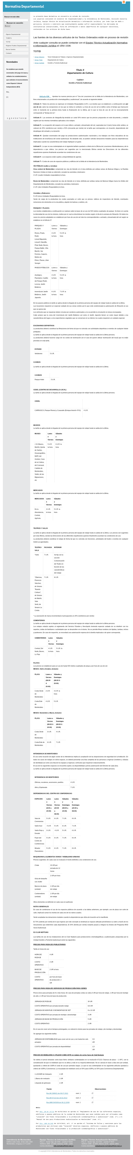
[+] (7, 97)
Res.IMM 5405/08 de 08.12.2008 (57, 1102)
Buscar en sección (15, 23)
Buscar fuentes (10, 49)
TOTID (8, 42)
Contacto (9, 53)
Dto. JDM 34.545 (46, 1123)
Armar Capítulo (39, 63)
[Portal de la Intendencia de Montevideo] (123, 3)
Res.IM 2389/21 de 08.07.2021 (57, 1093)
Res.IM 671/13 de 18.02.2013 (56, 1098)
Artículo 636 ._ (45, 96)
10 (25, 118)
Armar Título (38, 60)
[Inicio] (25, 7)
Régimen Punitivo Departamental (16, 45)
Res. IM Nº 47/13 (47, 1111)
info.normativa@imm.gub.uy (64, 1146)
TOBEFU (9, 38)
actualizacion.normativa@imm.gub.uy (108, 1146)
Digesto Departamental (13, 34)
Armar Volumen (39, 57)
